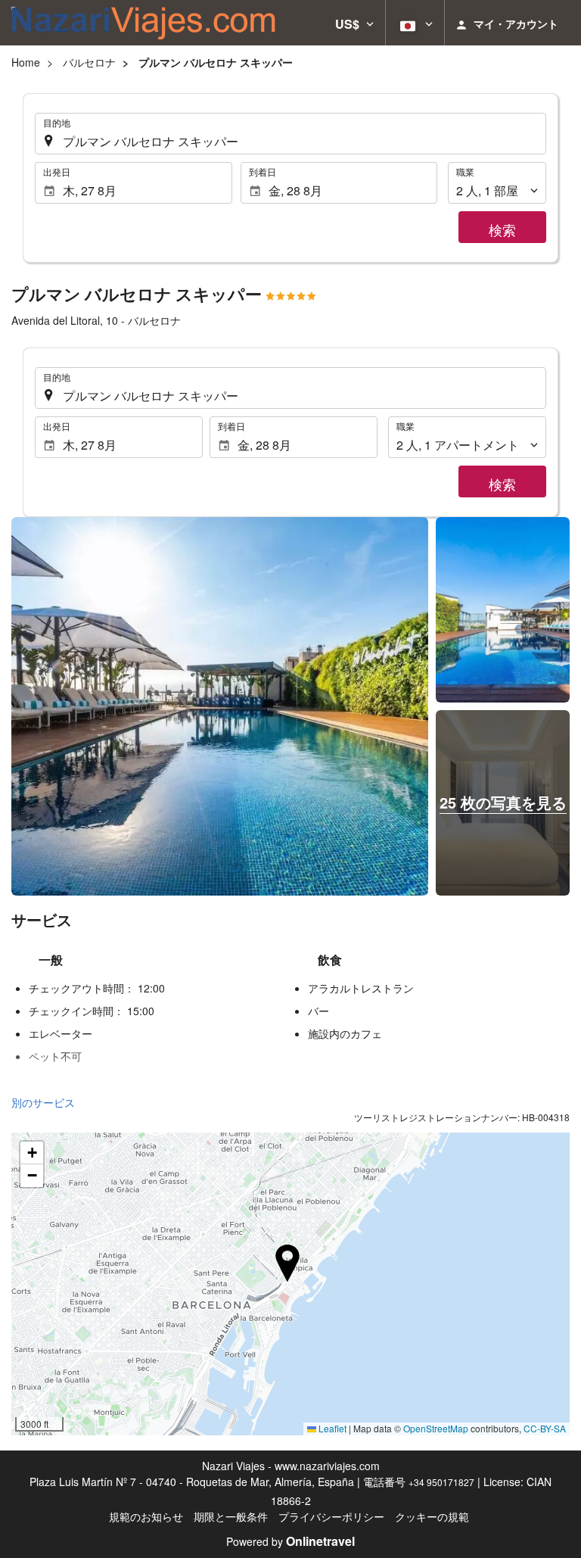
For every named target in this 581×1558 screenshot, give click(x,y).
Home (25, 62)
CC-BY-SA (545, 1428)
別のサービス (43, 1102)
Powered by (290, 1541)
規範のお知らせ (146, 1516)
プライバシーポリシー (331, 1516)
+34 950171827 (441, 1481)
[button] (354, 22)
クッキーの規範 (432, 1516)
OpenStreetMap (435, 1428)
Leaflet (331, 1428)
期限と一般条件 (231, 1516)
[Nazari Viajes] (143, 22)
